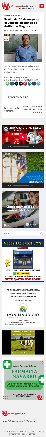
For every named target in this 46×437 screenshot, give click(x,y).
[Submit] (41, 233)
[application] (23, 137)
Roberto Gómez (32, 30)
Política (18, 16)
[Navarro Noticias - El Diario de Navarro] (18, 6)
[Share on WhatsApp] (8, 83)
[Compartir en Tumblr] (34, 83)
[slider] (21, 185)
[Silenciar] (37, 146)
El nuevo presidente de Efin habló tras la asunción (32, 109)
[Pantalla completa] (41, 146)
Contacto (31, 421)
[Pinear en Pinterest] (25, 83)
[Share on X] (16, 83)
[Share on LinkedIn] (30, 83)
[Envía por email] (21, 83)
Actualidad (9, 16)
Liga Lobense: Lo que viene (12, 109)
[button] (41, 6)
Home (4, 421)
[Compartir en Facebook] (12, 83)
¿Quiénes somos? (17, 421)
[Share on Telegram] (38, 83)
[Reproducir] (5, 146)
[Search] (36, 6)
